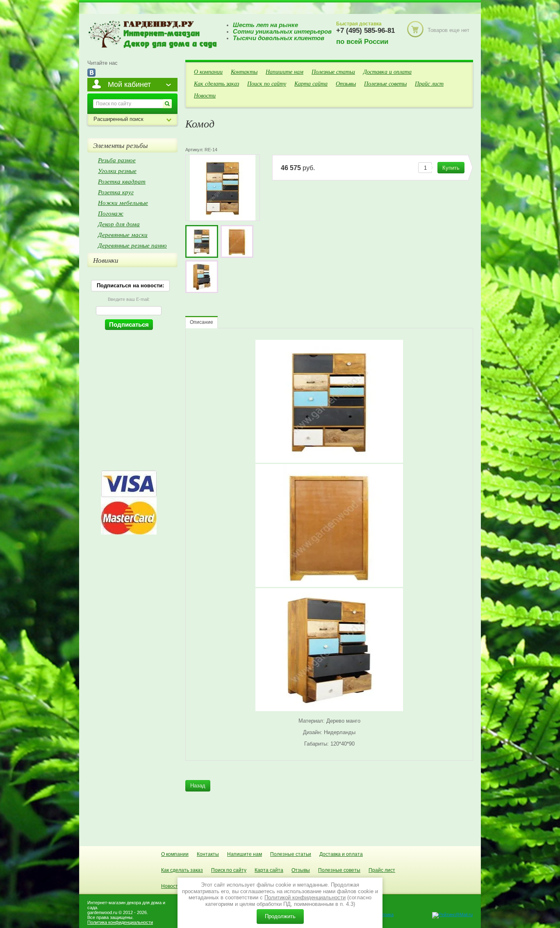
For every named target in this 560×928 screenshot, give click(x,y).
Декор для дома (119, 224)
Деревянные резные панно (132, 245)
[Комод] (202, 241)
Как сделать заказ (216, 83)
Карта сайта (311, 83)
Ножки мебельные (123, 202)
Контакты (244, 71)
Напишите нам (284, 71)
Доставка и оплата (387, 71)
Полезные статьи (333, 71)
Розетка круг (116, 192)
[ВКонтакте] (91, 73)
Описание (201, 322)
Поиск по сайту (266, 83)
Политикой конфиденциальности (305, 897)
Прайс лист (429, 83)
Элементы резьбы (120, 145)
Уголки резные (117, 170)
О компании (208, 71)
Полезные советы (385, 83)
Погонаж (110, 213)
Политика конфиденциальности (120, 922)
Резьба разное (117, 160)
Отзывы (346, 83)
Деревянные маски (123, 234)
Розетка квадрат (122, 181)
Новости (205, 95)
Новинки (105, 260)
